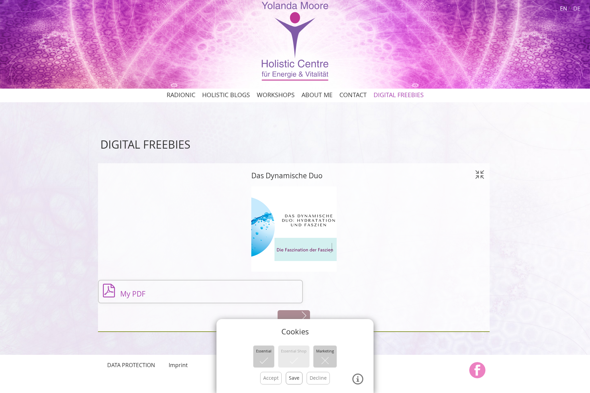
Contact (353, 95)
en (563, 8)
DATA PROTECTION (131, 365)
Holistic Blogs (226, 95)
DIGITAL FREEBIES (399, 95)
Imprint (178, 365)
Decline (318, 378)
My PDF (131, 294)
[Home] (294, 40)
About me (317, 95)
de (576, 8)
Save (294, 378)
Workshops (276, 95)
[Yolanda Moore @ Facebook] (477, 370)
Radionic (181, 95)
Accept (271, 378)
